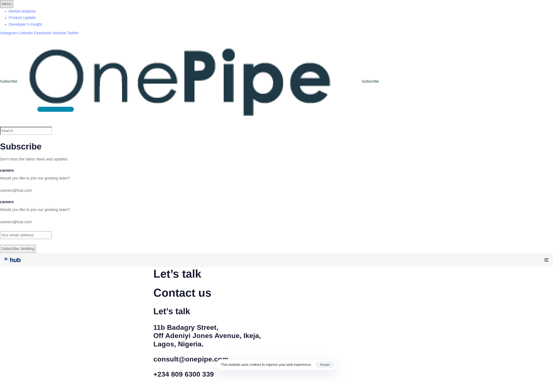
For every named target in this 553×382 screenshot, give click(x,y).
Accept (324, 364)
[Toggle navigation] (458, 260)
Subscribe (8, 81)
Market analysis (22, 11)
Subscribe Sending (18, 249)
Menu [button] (6, 4)
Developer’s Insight (25, 24)
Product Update (22, 18)
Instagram (9, 33)
